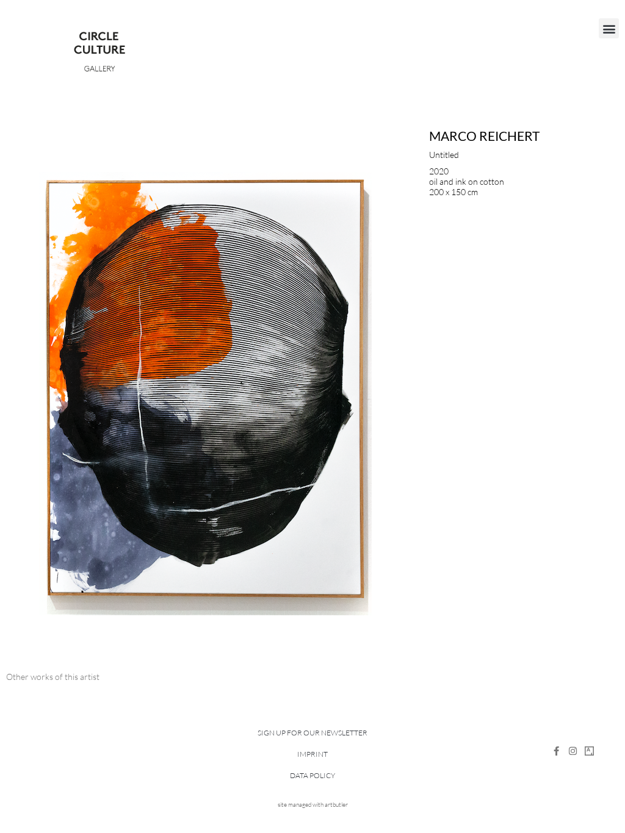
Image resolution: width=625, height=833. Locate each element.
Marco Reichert (484, 135)
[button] (609, 28)
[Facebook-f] (556, 751)
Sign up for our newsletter (312, 732)
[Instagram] (572, 751)
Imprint (312, 754)
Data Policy (312, 775)
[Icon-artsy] (589, 751)
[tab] (52, 676)
